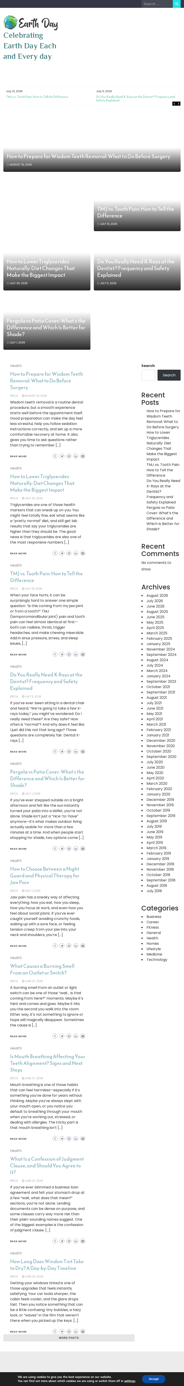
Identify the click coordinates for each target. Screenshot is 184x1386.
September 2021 (161, 692)
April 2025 (155, 627)
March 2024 (157, 670)
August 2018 (157, 885)
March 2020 (157, 783)
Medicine (154, 954)
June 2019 (155, 831)
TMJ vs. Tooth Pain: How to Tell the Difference (37, 96)
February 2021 (159, 729)
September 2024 (162, 654)
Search (148, 365)
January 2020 (158, 794)
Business (154, 916)
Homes (153, 943)
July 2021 (154, 703)
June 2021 (155, 708)
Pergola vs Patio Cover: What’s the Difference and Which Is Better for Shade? (46, 327)
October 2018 (158, 874)
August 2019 (157, 821)
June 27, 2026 (34, 981)
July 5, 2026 (108, 283)
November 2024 (161, 649)
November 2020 (161, 745)
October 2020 (159, 751)
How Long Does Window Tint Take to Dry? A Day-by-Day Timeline (47, 1265)
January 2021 (158, 735)
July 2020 (155, 762)
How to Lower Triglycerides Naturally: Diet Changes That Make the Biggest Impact (41, 268)
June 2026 (155, 606)
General (154, 932)
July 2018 (154, 890)
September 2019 (161, 815)
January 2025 (158, 643)
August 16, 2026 (21, 164)
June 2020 (155, 767)
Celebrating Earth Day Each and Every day (29, 46)
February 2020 (159, 788)
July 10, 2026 (108, 224)
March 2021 (156, 724)
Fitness (153, 927)
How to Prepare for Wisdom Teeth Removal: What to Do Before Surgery (88, 156)
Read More (18, 456)
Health (16, 365)
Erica (14, 396)
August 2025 (157, 611)
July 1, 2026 (17, 342)
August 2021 (157, 697)
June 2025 (155, 617)
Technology (157, 959)
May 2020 (155, 772)
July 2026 (155, 600)
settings (129, 1381)
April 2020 (155, 778)
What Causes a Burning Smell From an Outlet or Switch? (42, 969)
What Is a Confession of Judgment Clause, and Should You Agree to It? (47, 1165)
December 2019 (160, 799)
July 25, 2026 (19, 283)
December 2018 (160, 864)
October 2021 (158, 686)
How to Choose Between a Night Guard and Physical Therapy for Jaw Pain (44, 875)
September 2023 (161, 681)
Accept (154, 1379)
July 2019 (154, 826)
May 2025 (155, 622)
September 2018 (161, 880)
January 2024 (159, 676)
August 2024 (157, 660)
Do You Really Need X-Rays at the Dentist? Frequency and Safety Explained (135, 98)
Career (153, 922)
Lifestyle (154, 948)
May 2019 (154, 837)
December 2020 (161, 740)
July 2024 (155, 665)
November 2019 (160, 805)
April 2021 (155, 719)
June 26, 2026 (34, 1276)
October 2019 (158, 810)
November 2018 (160, 869)
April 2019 (155, 842)
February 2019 (159, 853)
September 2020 (161, 756)
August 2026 (157, 595)
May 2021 (154, 713)
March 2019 (156, 848)
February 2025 (159, 638)
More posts (69, 1337)
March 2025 (157, 633)
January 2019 (158, 858)
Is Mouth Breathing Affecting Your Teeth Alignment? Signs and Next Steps (47, 1063)
